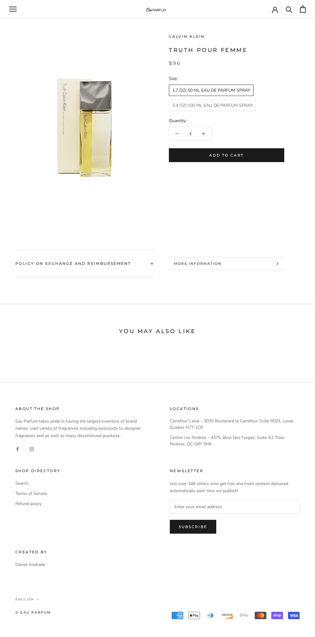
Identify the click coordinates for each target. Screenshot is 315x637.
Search (21, 483)
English (24, 599)
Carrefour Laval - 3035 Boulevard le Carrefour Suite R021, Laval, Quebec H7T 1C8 (232, 424)
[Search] (289, 9)
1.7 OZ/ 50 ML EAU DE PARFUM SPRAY (211, 90)
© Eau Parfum (33, 612)
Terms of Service (31, 493)
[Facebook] (17, 448)
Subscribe (193, 526)
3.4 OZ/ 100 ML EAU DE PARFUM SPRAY (212, 105)
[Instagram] (32, 448)
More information (197, 263)
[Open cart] (303, 9)
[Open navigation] (13, 9)
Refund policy (28, 504)
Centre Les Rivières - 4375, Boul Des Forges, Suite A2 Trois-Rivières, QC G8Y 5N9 (228, 441)
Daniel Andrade (30, 564)
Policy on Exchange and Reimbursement (73, 263)
